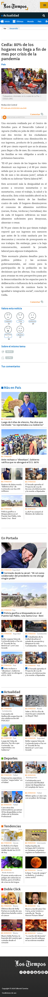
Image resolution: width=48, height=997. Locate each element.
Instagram (32, 972)
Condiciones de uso (9, 993)
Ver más (4, 392)
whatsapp (28, 972)
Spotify (46, 972)
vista (3, 542)
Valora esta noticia (11, 308)
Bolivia (9, 351)
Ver (6, 28)
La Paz (9, 357)
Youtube (35, 972)
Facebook (21, 972)
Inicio (7, 21)
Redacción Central (9, 104)
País (39, 21)
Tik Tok (39, 972)
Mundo (30, 21)
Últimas (19, 21)
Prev (1, 21)
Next (47, 21)
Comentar (35, 114)
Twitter (24, 972)
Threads (42, 972)
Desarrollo (14, 28)
